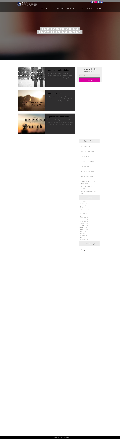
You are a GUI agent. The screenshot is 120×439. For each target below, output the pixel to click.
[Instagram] (95, 2)
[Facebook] (98, 2)
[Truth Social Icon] (92, 2)
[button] (44, 8)
